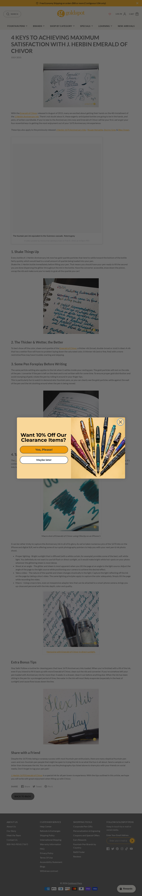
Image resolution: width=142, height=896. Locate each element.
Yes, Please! (44, 449)
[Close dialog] (120, 422)
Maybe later (44, 459)
